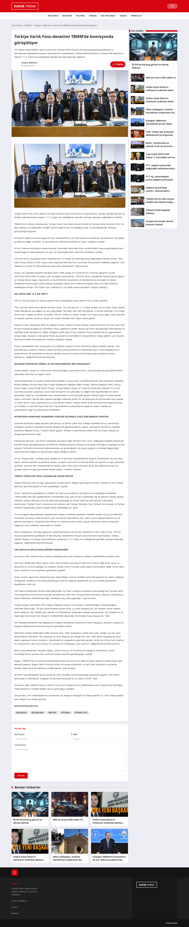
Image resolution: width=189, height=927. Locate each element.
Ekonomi (67, 15)
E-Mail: (74, 734)
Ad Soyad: (19, 734)
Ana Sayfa (53, 15)
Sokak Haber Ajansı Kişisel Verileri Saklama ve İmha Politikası (24, 891)
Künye (14, 907)
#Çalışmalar (37, 712)
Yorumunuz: (20, 744)
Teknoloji (136, 15)
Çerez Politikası (19, 900)
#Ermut (52, 712)
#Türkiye (65, 712)
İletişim (15, 913)
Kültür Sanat (108, 15)
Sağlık (123, 15)
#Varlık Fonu (81, 712)
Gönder (21, 775)
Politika (80, 15)
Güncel (93, 15)
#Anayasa (21, 712)
